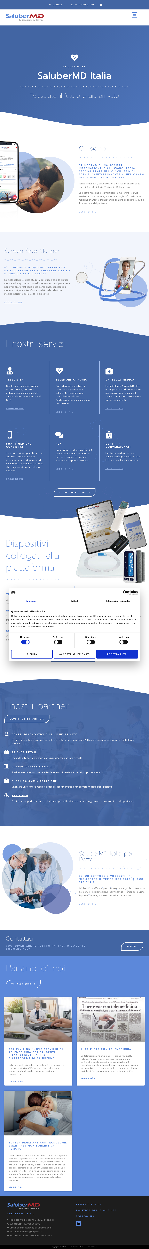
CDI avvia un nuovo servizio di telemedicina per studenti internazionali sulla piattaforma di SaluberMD (36, 1053)
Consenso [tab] (31, 601)
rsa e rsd (20, 795)
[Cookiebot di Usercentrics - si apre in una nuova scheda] (125, 592)
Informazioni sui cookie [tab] (118, 601)
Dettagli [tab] (75, 601)
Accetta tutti (117, 654)
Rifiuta (32, 654)
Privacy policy (89, 1204)
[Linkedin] (100, 5)
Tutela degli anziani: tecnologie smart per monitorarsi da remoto (38, 1146)
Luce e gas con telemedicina (106, 1049)
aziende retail (24, 752)
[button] (134, 15)
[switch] (58, 642)
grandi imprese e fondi (32, 766)
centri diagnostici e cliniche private (44, 734)
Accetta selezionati (74, 654)
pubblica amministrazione (34, 781)
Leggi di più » (16, 1081)
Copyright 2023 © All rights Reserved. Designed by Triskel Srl (74, 1247)
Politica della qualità (96, 1210)
